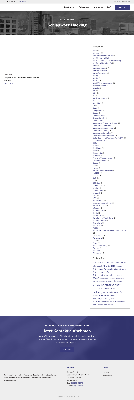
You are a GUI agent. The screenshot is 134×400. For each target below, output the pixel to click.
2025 (95, 262)
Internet (95, 175)
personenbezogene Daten (102, 203)
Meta (104, 292)
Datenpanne (98, 269)
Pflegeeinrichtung (107, 295)
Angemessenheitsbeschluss (103, 56)
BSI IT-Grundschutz (100, 98)
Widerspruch (97, 253)
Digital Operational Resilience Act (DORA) (108, 138)
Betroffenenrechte (99, 86)
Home (62, 19)
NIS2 (94, 195)
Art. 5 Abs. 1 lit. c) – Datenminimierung (107, 61)
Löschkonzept (98, 191)
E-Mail (95, 143)
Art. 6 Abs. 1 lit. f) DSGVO (102, 63)
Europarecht (97, 153)
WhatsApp (96, 250)
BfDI (94, 91)
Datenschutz (126, 2)
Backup (95, 76)
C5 (94, 105)
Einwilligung (97, 148)
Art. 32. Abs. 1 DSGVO (101, 58)
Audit (95, 66)
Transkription (97, 235)
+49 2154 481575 (76, 383)
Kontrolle (96, 285)
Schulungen (84, 7)
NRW (94, 198)
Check (117, 266)
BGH (94, 93)
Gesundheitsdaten (99, 161)
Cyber (120, 266)
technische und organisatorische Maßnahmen (109, 230)
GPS (94, 166)
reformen (96, 208)
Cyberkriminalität (99, 116)
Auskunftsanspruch (100, 73)
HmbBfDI (96, 173)
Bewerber (96, 88)
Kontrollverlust (111, 285)
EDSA (95, 146)
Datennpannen (98, 121)
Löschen (96, 188)
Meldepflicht (116, 289)
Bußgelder (96, 103)
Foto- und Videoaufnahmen (103, 158)
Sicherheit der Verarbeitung (103, 218)
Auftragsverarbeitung (100, 71)
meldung (97, 292)
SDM (115, 301)
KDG (94, 178)
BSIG (94, 101)
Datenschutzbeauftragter (102, 126)
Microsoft (96, 193)
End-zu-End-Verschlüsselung (117, 278)
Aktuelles (98, 7)
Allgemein (96, 53)
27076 (99, 262)
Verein (95, 243)
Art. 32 (103, 262)
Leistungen (69, 7)
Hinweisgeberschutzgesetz (103, 170)
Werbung (96, 248)
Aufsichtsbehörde (99, 68)
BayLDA (95, 78)
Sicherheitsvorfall (99, 220)
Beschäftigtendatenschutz (102, 83)
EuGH (95, 150)
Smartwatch (97, 225)
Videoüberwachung (100, 245)
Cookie (95, 113)
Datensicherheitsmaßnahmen (103, 136)
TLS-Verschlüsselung (98, 304)
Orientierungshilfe (114, 292)
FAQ (109, 7)
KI (93, 180)
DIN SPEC (119, 275)
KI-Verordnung (118, 281)
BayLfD (95, 81)
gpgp (99, 281)
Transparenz (97, 238)
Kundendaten (97, 185)
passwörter (95, 295)
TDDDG (95, 228)
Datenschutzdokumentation (103, 128)
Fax (97, 281)
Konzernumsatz (96, 289)
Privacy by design (99, 205)
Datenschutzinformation (102, 133)
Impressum (117, 2)
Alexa (95, 51)
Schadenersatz (98, 210)
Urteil (95, 240)
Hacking (103, 281)
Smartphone (97, 223)
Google (95, 163)
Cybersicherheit (98, 118)
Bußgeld (110, 265)
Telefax (123, 301)
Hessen (95, 168)
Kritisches (96, 183)
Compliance (97, 111)
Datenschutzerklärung (101, 130)
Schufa (95, 213)
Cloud (95, 108)
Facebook (96, 155)
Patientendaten (98, 200)
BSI (94, 96)
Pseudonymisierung (101, 298)
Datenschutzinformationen (104, 275)
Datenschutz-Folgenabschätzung (105, 123)
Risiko (112, 298)
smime (119, 301)
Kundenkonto (106, 288)
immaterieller (109, 281)
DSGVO (96, 278)
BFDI (103, 266)
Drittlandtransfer (99, 141)
